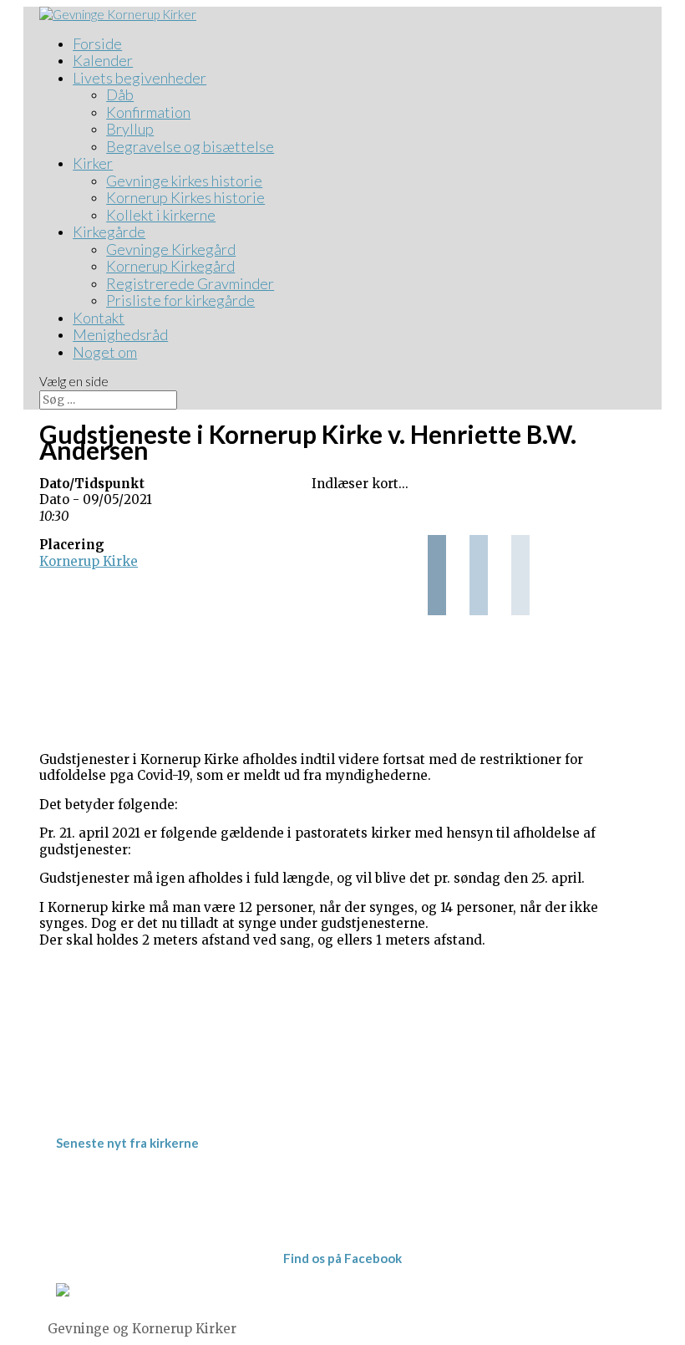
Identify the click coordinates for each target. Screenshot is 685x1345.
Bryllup (130, 129)
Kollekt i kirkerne (161, 215)
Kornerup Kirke (88, 561)
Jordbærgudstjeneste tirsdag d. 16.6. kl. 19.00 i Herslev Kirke (280, 1192)
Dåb (120, 94)
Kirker (93, 163)
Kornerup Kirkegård (170, 266)
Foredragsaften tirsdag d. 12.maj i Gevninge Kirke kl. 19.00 (275, 1225)
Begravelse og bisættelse (190, 146)
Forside (97, 43)
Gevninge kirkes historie (184, 180)
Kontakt (98, 317)
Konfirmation (148, 112)
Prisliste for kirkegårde (180, 300)
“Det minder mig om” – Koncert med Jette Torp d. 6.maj (266, 1209)
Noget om (105, 352)
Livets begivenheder (139, 78)
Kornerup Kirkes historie (185, 197)
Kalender (103, 60)
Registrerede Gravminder (190, 283)
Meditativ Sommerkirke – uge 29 (195, 1177)
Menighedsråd (120, 334)
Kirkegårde (109, 231)
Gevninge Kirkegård (171, 249)
